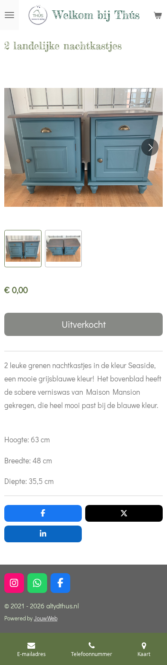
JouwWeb (45, 618)
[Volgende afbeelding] (149, 147)
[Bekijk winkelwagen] (157, 15)
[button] (23, 248)
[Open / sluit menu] (9, 15)
